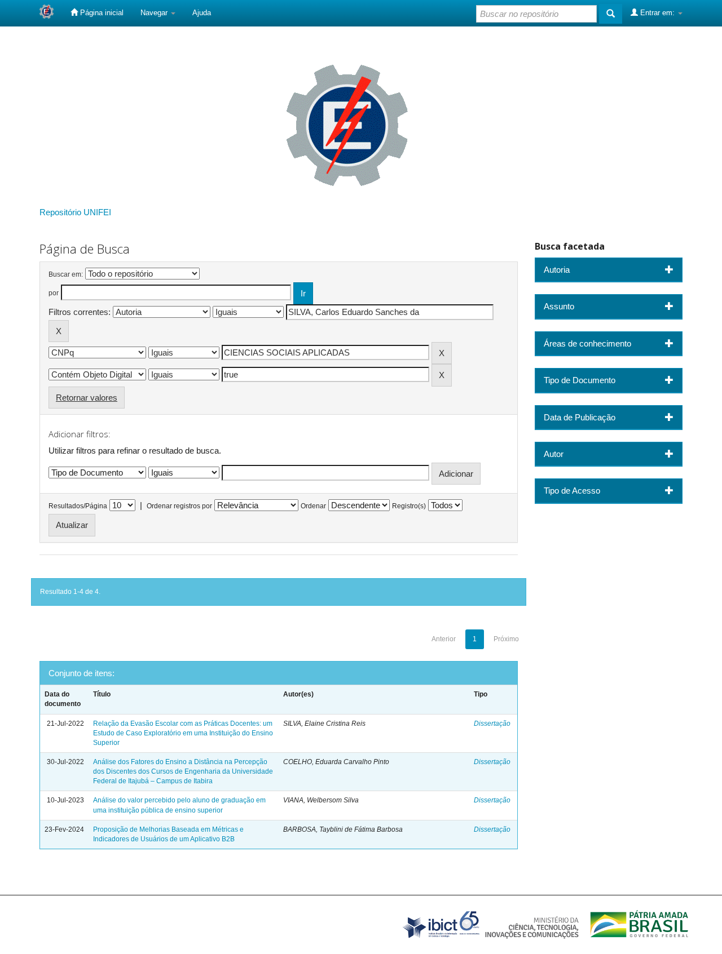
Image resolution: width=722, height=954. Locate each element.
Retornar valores (86, 397)
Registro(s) (409, 506)
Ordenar (313, 506)
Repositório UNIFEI (75, 212)
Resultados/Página (78, 506)
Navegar (155, 12)
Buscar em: (66, 274)
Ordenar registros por (179, 506)
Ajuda (201, 12)
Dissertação (492, 723)
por (54, 293)
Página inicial (101, 12)
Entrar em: (657, 12)
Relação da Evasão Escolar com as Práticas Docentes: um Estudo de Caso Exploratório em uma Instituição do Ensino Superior (183, 733)
